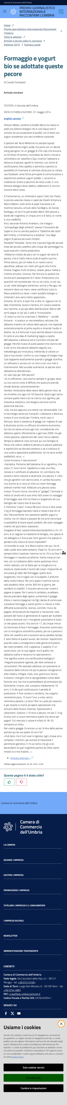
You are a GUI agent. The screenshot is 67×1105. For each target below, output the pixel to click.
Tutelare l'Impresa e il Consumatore (24, 905)
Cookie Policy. (18, 1056)
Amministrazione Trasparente (21, 951)
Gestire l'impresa (13, 875)
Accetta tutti (34, 1078)
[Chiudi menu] (55, 6)
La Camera (9, 844)
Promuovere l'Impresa (16, 890)
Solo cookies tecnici (33, 1067)
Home (7, 25)
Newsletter (10, 935)
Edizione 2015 (12, 45)
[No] (21, 782)
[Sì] (9, 782)
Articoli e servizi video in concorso (23, 41)
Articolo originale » (20, 758)
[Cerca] (61, 12)
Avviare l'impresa (13, 860)
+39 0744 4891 (12, 990)
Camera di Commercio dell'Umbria (18, 2)
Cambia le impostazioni (34, 1088)
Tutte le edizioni (13, 37)
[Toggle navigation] (5, 11)
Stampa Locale (32, 45)
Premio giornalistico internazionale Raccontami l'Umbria (30, 31)
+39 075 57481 (26, 982)
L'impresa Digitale (14, 920)
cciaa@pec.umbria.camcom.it (24, 994)
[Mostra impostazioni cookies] (64, 553)
